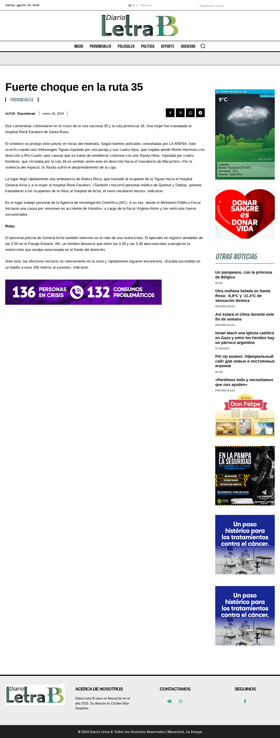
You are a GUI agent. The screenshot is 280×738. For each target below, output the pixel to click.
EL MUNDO (222, 348)
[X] (180, 112)
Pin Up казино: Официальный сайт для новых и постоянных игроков (245, 361)
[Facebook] (170, 112)
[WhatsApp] (190, 112)
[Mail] (169, 701)
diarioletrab (26, 113)
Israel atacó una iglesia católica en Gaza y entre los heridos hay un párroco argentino (244, 338)
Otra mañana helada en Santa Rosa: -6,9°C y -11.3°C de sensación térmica (242, 296)
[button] (203, 46)
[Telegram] (200, 112)
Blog (219, 283)
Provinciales (21, 99)
